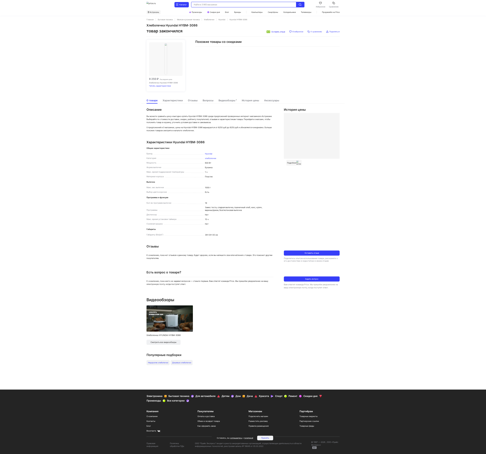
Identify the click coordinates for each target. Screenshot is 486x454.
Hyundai (208, 154)
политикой (248, 438)
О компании (152, 416)
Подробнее (291, 163)
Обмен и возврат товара (208, 421)
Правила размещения (259, 426)
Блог (148, 426)
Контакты (150, 421)
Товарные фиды (306, 426)
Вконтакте (151, 431)
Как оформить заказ (206, 426)
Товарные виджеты (308, 416)
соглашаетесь (236, 438)
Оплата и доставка (206, 416)
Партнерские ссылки (309, 421)
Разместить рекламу (258, 421)
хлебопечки (210, 158)
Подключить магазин (258, 416)
